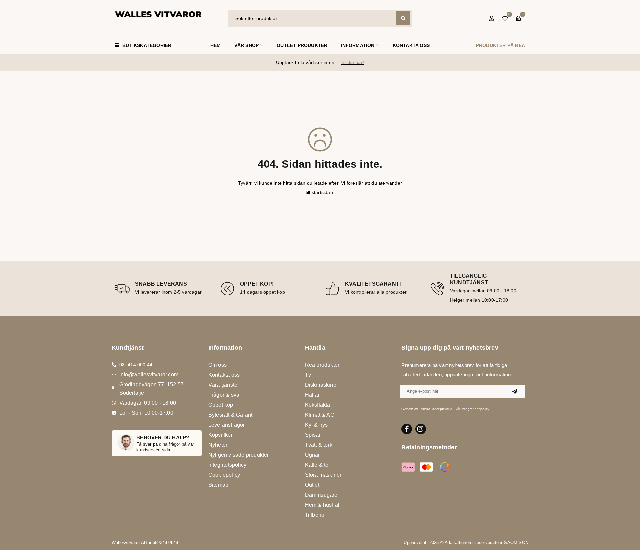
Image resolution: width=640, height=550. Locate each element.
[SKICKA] (514, 391)
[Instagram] (420, 429)
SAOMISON (516, 542)
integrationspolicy (476, 409)
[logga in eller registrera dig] (491, 18)
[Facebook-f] (406, 429)
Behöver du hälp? (162, 437)
